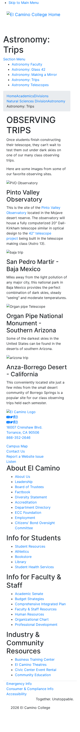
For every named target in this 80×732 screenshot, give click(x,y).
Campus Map (17, 446)
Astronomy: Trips (25, 80)
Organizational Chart (32, 619)
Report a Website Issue (25, 456)
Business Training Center (35, 659)
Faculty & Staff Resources (36, 609)
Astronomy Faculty (27, 64)
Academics (25, 96)
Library (20, 562)
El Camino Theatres (31, 664)
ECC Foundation (28, 512)
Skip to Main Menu (24, 2)
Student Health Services (34, 567)
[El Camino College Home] (33, 14)
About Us (22, 476)
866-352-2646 (18, 437)
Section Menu (14, 59)
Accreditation (26, 502)
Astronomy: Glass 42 (28, 69)
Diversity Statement (31, 497)
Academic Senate (29, 594)
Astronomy (56, 101)
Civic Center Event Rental (35, 670)
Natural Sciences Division (27, 101)
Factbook (22, 492)
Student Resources (30, 546)
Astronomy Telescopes (30, 85)
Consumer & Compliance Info (30, 689)
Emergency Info (19, 683)
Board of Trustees (29, 487)
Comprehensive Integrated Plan (40, 604)
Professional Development (36, 624)
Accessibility (16, 694)
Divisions (41, 96)
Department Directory (33, 507)
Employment (25, 517)
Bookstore (23, 556)
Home (11, 96)
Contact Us (15, 451)
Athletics (22, 551)
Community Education (33, 675)
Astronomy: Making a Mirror (34, 74)
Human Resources (29, 614)
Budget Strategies (29, 599)
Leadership (24, 482)
